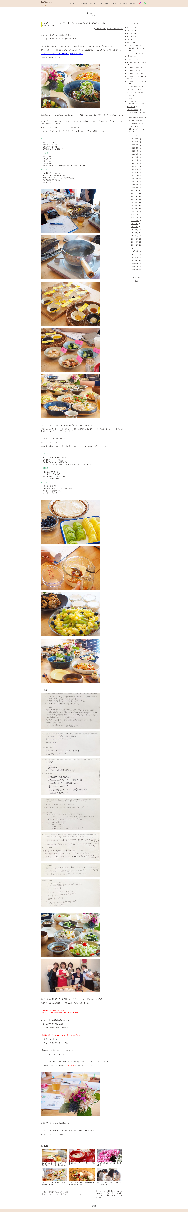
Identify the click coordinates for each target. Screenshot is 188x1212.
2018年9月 (134, 224)
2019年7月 (134, 193)
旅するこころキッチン (133, 93)
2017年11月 (135, 254)
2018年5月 (134, 236)
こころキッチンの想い (133, 67)
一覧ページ (82, 1194)
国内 (130, 95)
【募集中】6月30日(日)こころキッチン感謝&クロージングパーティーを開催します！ (55, 1194)
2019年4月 (134, 203)
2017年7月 (135, 266)
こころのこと (131, 107)
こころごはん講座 (100, 29)
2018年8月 (134, 227)
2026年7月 (135, 142)
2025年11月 (135, 166)
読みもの (129, 39)
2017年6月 (135, 269)
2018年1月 (134, 248)
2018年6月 (134, 233)
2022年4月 (135, 184)
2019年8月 (134, 190)
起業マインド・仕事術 (135, 120)
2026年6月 (135, 145)
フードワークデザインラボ (137, 112)
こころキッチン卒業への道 (115, 29)
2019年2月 (134, 209)
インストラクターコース (136, 48)
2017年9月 (134, 260)
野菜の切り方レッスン (133, 56)
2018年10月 (135, 221)
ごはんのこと (131, 101)
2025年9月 (135, 172)
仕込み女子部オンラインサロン (136, 62)
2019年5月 (134, 199)
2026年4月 (135, 151)
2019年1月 (135, 212)
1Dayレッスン (131, 59)
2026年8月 (135, 139)
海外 (130, 98)
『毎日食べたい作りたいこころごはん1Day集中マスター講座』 (62, 54)
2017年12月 (135, 251)
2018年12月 (135, 215)
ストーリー (130, 27)
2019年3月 (134, 206)
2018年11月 (135, 218)
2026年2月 (135, 157)
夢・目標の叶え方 (134, 123)
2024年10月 (135, 175)
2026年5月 (135, 148)
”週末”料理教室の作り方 (136, 117)
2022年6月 (135, 178)
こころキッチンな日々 (133, 70)
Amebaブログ (136, 277)
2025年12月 (135, 163)
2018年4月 (134, 239)
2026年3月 (135, 154)
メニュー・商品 (131, 33)
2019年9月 (135, 187)
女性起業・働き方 (132, 110)
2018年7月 (134, 230)
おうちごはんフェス (133, 89)
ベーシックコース (134, 53)
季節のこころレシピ (135, 104)
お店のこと (130, 30)
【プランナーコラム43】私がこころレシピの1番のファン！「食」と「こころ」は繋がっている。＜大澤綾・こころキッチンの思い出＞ (109, 1194)
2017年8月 (135, 263)
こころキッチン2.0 (132, 126)
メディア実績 (131, 36)
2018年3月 (134, 242)
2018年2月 (134, 245)
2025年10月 (135, 169)
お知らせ (129, 42)
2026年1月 (135, 160)
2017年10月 (135, 257)
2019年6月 (134, 196)
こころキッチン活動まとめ (135, 86)
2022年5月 (135, 181)
